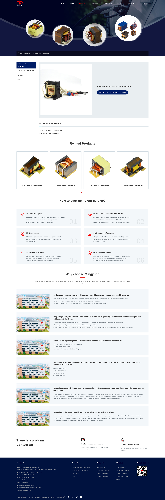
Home (62, 3)
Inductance (21, 75)
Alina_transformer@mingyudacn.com (30, 487)
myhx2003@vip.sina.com (27, 485)
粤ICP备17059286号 (59, 497)
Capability (96, 3)
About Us (108, 3)
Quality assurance (102, 473)
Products (82, 3)
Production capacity (103, 470)
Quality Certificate (121, 473)
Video (118, 479)
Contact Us (131, 3)
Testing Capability (102, 476)
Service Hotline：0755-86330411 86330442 (112, 92)
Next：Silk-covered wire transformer (49, 133)
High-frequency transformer (26, 70)
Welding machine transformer (41, 53)
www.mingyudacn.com (25, 490)
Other (19, 79)
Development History (122, 470)
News (119, 3)
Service (72, 3)
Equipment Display (122, 476)
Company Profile (121, 467)
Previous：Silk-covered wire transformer (50, 130)
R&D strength (101, 467)
